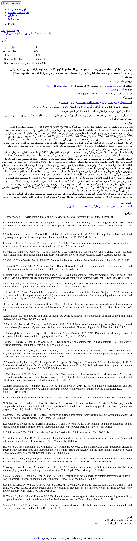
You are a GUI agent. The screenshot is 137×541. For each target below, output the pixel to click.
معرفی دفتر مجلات (18, 12)
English (12, 24)
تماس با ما (14, 18)
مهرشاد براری (109, 102)
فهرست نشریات (17, 9)
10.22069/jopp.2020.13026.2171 (89, 93)
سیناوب (38, 538)
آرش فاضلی (67, 102)
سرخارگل (96, 206)
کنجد (87, 206)
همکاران (12, 15)
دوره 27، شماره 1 (112, 85)
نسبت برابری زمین (72, 206)
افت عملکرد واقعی (121, 206)
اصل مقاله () (57, 85)
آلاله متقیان (125, 102)
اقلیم (106, 206)
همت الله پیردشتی (88, 102)
